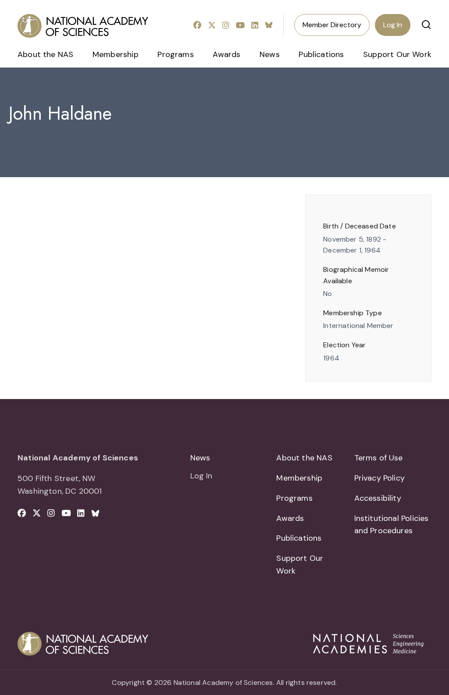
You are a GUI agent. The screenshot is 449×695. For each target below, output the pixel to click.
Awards (226, 54)
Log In (392, 24)
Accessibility (377, 498)
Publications (321, 54)
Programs (175, 54)
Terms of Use (378, 458)
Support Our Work (397, 54)
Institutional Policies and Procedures (391, 524)
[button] (426, 24)
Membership (116, 54)
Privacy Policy (379, 478)
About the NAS (45, 54)
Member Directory (332, 24)
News (270, 54)
